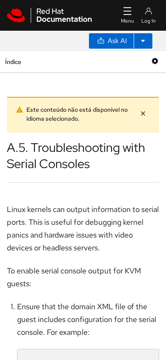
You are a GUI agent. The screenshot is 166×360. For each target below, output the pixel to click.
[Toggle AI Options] (143, 41)
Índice (13, 62)
